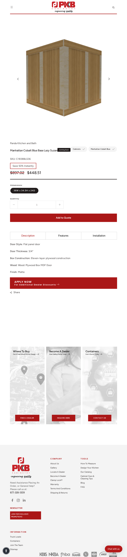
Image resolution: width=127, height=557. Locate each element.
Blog (83, 483)
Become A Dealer (58, 476)
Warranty (54, 484)
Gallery (53, 468)
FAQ (83, 487)
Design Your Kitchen (90, 468)
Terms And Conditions (60, 488)
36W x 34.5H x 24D (26, 190)
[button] (11, 7)
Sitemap (14, 549)
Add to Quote (63, 217)
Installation (99, 235)
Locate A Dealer (57, 472)
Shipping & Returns (59, 493)
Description (28, 235)
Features (63, 235)
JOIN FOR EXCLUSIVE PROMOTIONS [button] (19, 515)
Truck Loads (15, 537)
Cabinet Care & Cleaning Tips (87, 477)
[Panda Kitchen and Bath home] (63, 7)
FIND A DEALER (27, 418)
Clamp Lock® (56, 480)
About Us (54, 463)
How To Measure (88, 463)
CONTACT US (99, 418)
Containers (15, 541)
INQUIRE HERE (63, 418)
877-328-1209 (17, 492)
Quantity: (15, 199)
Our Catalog (86, 472)
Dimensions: (16, 185)
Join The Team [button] (16, 545)
